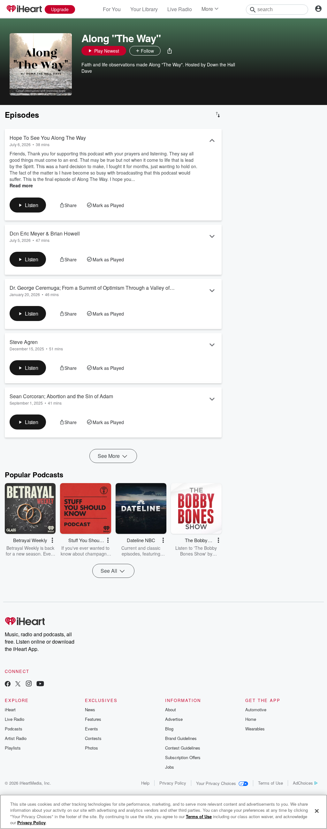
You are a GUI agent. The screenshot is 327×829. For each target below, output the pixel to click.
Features (93, 719)
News (90, 709)
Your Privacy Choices (216, 783)
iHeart (10, 709)
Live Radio (179, 9)
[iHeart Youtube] (40, 684)
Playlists (13, 748)
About (170, 709)
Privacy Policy (172, 783)
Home (250, 719)
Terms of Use (270, 783)
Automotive (255, 709)
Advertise (174, 719)
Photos (91, 748)
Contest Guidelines (182, 748)
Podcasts (13, 729)
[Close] (317, 811)
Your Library (144, 9)
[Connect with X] (17, 684)
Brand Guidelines (181, 738)
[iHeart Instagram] (29, 684)
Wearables (255, 729)
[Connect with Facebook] (8, 684)
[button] (169, 51)
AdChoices (303, 783)
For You (112, 9)
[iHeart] (24, 9)
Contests (93, 738)
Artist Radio (16, 738)
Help (145, 783)
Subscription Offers (183, 757)
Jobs (169, 767)
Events (91, 729)
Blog (169, 729)
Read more (21, 185)
